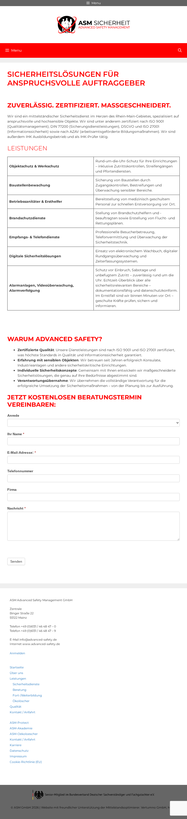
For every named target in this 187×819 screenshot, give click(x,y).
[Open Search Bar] (180, 50)
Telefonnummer (20, 471)
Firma (12, 489)
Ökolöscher (21, 701)
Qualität (15, 706)
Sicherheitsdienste (26, 684)
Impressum (18, 756)
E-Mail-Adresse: (21, 452)
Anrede (13, 415)
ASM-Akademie (21, 728)
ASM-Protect (19, 722)
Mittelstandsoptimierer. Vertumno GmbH (136, 807)
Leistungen (18, 678)
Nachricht (16, 508)
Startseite (17, 667)
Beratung (19, 690)
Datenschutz (19, 750)
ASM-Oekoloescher (24, 734)
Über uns (16, 673)
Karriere (15, 745)
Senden (16, 561)
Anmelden (17, 653)
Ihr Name (15, 434)
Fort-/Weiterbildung (27, 695)
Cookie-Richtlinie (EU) (26, 762)
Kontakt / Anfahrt (22, 712)
